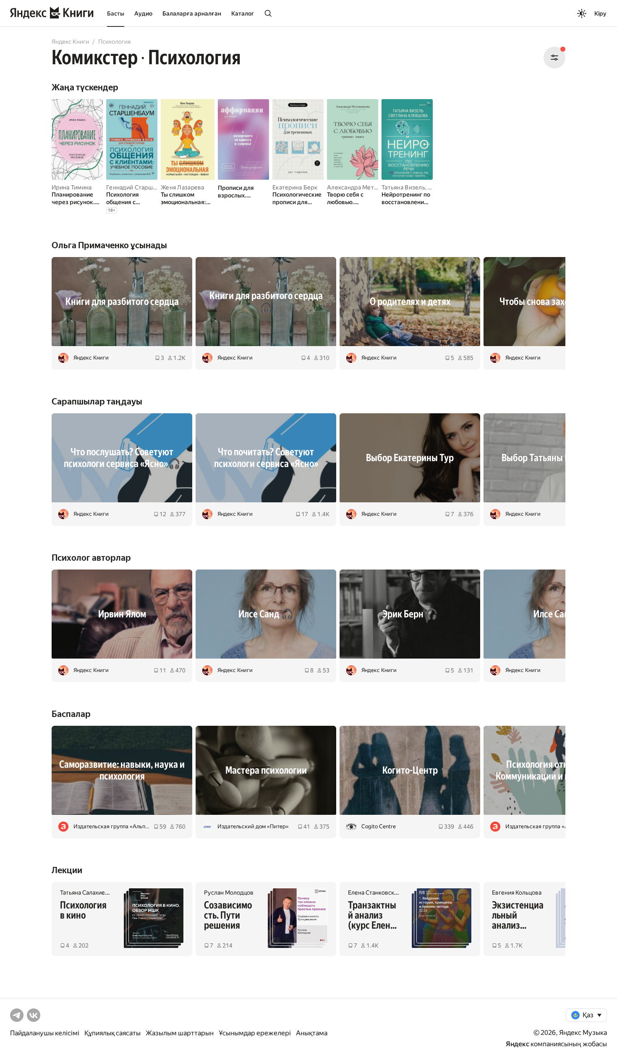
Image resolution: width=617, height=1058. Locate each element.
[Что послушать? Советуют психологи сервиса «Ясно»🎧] (122, 457)
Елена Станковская (374, 892)
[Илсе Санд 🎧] (266, 614)
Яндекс (517, 1044)
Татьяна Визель (403, 187)
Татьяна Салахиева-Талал (94, 892)
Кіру (600, 13)
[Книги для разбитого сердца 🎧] (266, 301)
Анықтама (311, 1033)
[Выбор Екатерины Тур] (410, 457)
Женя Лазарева (182, 187)
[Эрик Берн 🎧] (410, 614)
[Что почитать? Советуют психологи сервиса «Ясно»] (266, 457)
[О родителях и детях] (410, 301)
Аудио (143, 13)
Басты (115, 13)
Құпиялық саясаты (112, 1033)
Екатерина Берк (294, 187)
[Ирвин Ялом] (122, 614)
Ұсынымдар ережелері (255, 1033)
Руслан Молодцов (229, 892)
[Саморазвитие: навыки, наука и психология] (122, 770)
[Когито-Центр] (410, 770)
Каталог (242, 13)
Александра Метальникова (365, 187)
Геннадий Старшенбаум (140, 187)
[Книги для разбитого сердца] (122, 301)
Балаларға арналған (191, 13)
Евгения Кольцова (516, 892)
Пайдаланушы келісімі (44, 1033)
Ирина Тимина (72, 187)
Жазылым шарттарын (180, 1033)
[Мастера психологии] (266, 770)
